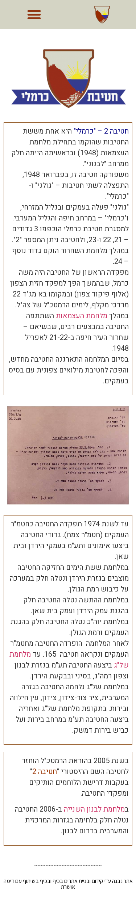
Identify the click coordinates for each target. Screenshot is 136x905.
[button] (34, 14)
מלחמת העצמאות (81, 316)
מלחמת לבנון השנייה (94, 809)
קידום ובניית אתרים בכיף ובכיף (71, 881)
